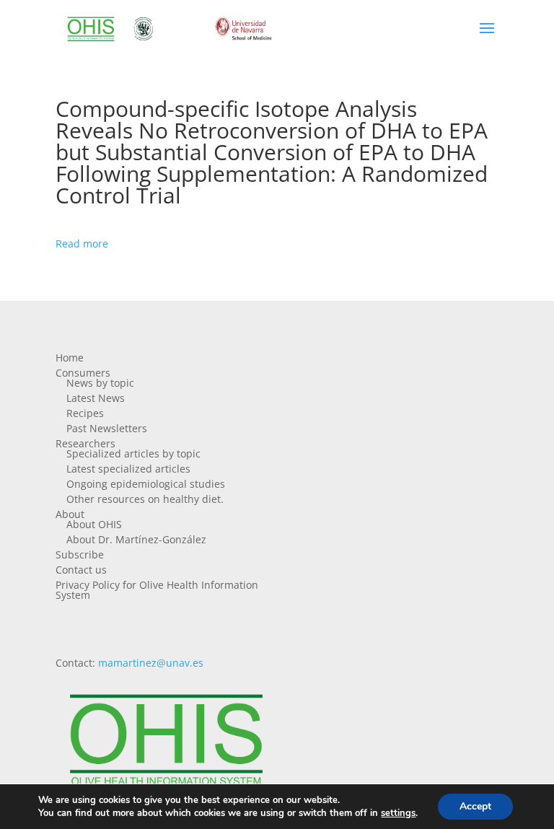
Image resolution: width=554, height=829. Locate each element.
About (70, 514)
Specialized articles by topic (133, 453)
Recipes (85, 413)
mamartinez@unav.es (150, 663)
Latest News (95, 398)
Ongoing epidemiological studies (145, 484)
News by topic (100, 383)
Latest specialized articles (128, 468)
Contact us (81, 569)
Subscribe (80, 554)
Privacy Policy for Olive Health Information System (157, 590)
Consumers (83, 373)
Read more (82, 243)
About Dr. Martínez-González (136, 539)
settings (398, 813)
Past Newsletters (106, 428)
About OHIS (94, 524)
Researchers (85, 443)
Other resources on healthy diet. (145, 499)
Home (70, 357)
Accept (475, 806)
